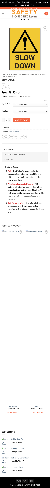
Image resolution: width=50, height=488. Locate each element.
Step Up (37, 406)
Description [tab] (9, 150)
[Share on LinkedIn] (25, 136)
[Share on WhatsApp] (4, 136)
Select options (12, 412)
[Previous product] (8, 87)
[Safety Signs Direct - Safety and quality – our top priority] (24, 13)
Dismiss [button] (34, 5)
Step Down (13, 406)
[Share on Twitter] (12, 136)
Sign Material (6, 104)
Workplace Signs (9, 74)
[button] (3, 13)
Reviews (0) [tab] (8, 159)
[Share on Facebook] (8, 136)
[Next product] (4, 87)
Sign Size (5, 111)
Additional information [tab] (14, 155)
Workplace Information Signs (32, 74)
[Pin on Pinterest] (21, 136)
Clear (46, 100)
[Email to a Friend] (16, 136)
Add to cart (21, 120)
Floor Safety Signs (10, 76)
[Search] (42, 13)
